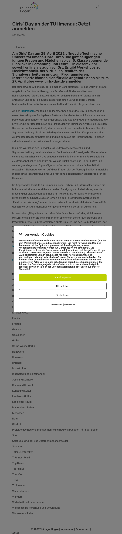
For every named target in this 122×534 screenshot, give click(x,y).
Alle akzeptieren (62, 277)
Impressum (69, 305)
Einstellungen (63, 295)
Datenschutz (56, 305)
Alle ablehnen (63, 286)
